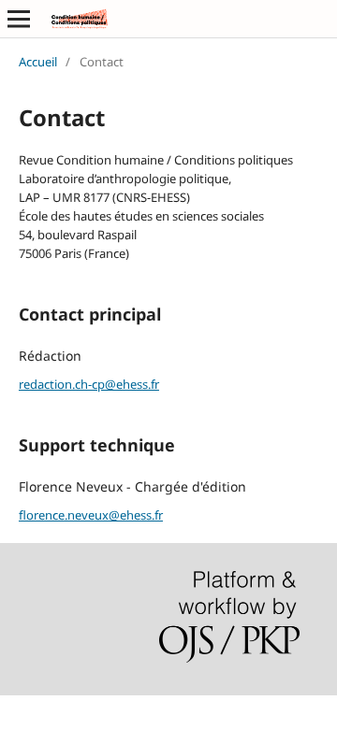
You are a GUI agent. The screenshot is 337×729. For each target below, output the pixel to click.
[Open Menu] (18, 18)
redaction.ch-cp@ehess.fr (89, 384)
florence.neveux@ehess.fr (91, 515)
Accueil (38, 61)
